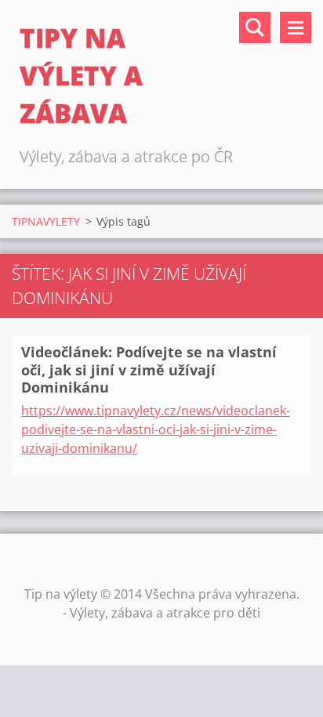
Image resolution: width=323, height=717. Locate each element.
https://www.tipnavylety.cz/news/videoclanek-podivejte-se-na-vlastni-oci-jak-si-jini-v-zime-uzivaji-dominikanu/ (155, 429)
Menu (295, 27)
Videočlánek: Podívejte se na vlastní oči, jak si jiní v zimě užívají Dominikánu (149, 369)
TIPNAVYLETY (46, 221)
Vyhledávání (254, 27)
